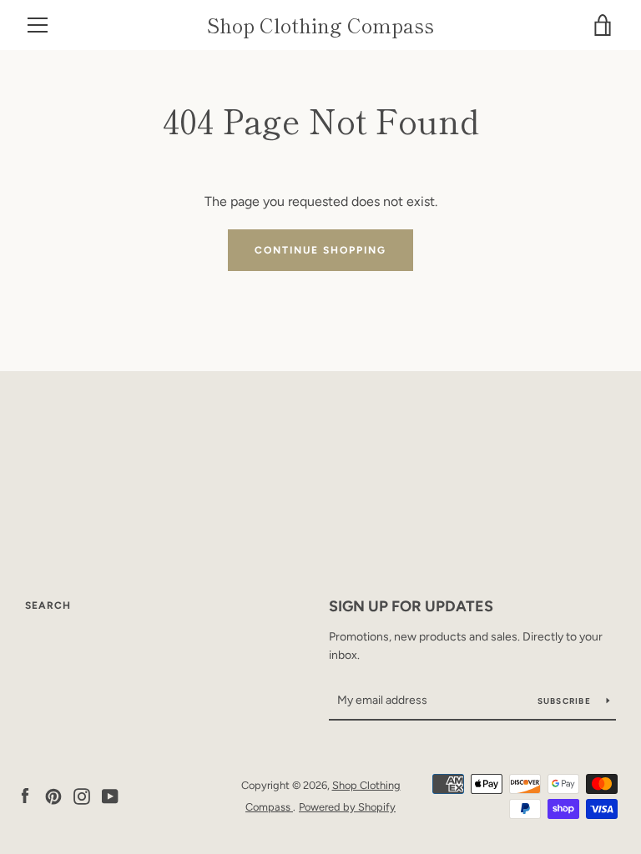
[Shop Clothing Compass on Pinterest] (53, 795)
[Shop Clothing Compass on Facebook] (25, 795)
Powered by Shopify (347, 807)
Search (48, 605)
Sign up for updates (411, 606)
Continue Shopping (320, 250)
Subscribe (566, 701)
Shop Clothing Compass (320, 25)
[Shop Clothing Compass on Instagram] (81, 795)
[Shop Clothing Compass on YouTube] (110, 795)
